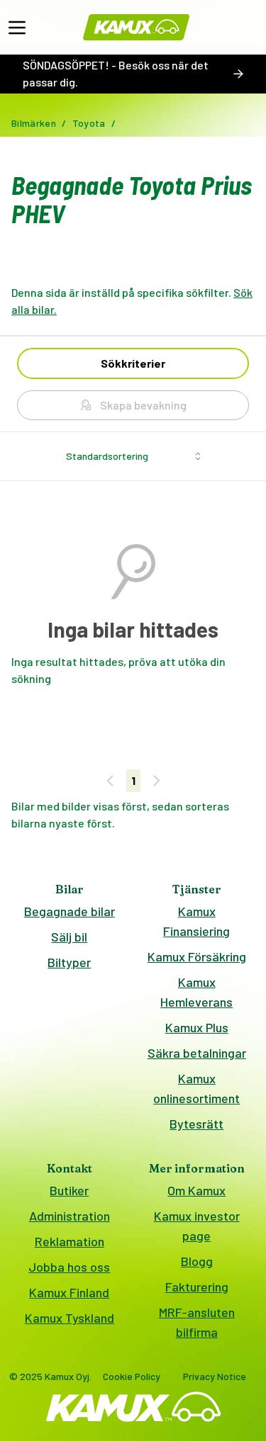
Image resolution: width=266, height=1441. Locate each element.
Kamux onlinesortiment (196, 1088)
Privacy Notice (214, 1376)
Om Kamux (196, 1190)
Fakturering (196, 1286)
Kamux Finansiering (196, 921)
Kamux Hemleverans (196, 992)
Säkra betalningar (197, 1053)
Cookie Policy (131, 1376)
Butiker (69, 1190)
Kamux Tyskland (69, 1318)
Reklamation (69, 1241)
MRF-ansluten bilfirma (197, 1322)
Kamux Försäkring (197, 956)
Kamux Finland (69, 1292)
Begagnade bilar (69, 911)
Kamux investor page (197, 1225)
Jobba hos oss (69, 1267)
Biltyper (69, 962)
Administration (69, 1216)
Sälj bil (69, 936)
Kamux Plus (196, 1027)
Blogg (197, 1261)
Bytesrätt (196, 1123)
